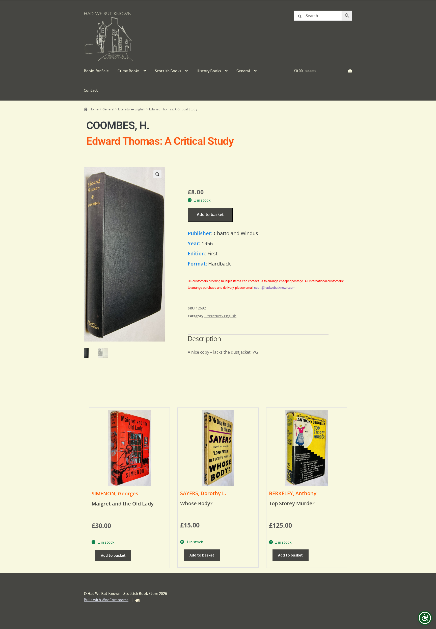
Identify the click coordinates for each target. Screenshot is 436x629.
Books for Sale (96, 70)
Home (94, 109)
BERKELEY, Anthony (292, 493)
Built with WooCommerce (106, 599)
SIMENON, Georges (115, 493)
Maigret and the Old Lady (123, 503)
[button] (157, 174)
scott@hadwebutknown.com (274, 287)
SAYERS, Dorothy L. (203, 493)
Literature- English (131, 109)
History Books (209, 70)
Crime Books (129, 70)
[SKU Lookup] (137, 600)
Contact (91, 90)
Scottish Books (168, 70)
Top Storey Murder (292, 503)
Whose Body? (196, 503)
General (243, 70)
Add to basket (210, 214)
